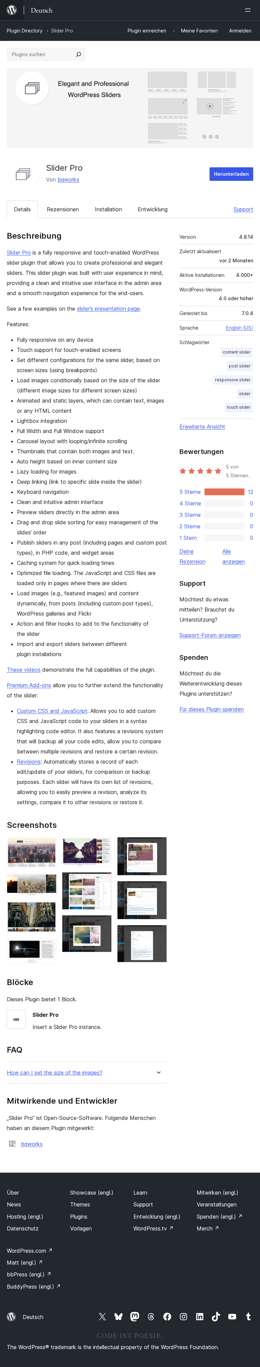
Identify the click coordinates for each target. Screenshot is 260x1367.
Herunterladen (231, 174)
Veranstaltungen (217, 1204)
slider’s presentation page (108, 308)
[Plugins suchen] (78, 54)
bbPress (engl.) (29, 1274)
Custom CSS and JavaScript (52, 711)
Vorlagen (81, 1228)
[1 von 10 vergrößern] (47, 846)
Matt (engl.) (25, 1262)
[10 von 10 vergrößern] (157, 934)
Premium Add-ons (29, 685)
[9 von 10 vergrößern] (157, 890)
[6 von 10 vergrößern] (102, 881)
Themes (80, 1204)
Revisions (29, 761)
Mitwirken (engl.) (217, 1192)
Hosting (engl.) (25, 1216)
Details (22, 209)
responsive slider (233, 379)
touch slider (239, 407)
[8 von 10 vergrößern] (157, 846)
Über (13, 1192)
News (14, 1204)
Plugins (78, 1216)
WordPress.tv (153, 1228)
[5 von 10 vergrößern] (102, 846)
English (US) (239, 328)
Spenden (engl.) (220, 1216)
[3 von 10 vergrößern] (47, 910)
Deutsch (33, 1317)
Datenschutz (23, 1228)
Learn (140, 1192)
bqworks (68, 179)
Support (243, 209)
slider (245, 393)
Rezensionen (63, 209)
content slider (237, 352)
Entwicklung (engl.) (156, 1216)
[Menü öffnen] (249, 10)
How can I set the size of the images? (54, 1073)
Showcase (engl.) (91, 1192)
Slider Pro (19, 252)
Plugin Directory (25, 30)
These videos (24, 669)
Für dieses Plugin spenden (211, 709)
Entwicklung (153, 209)
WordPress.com (30, 1250)
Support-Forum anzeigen (210, 635)
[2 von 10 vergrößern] (47, 882)
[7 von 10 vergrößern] (102, 924)
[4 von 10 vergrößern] (47, 947)
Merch (208, 1228)
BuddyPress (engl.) (34, 1286)
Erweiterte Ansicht (202, 426)
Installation (108, 209)
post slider (240, 365)
